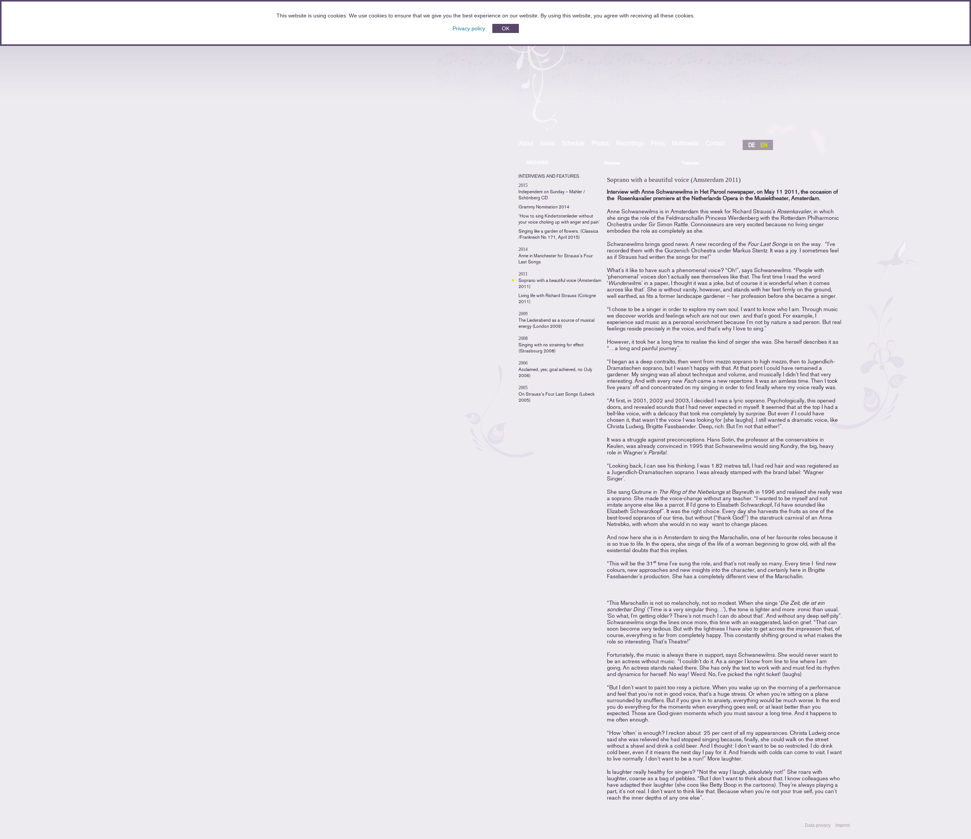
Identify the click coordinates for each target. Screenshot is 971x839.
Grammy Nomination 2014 (543, 207)
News (547, 144)
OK (505, 28)
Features (690, 163)
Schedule (573, 144)
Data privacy (818, 825)
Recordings (630, 144)
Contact (714, 144)
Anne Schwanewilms (648, 80)
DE (751, 145)
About (526, 144)
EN (763, 145)
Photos (600, 144)
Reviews (612, 163)
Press (658, 144)
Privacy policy (469, 28)
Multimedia (685, 144)
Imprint (843, 825)
